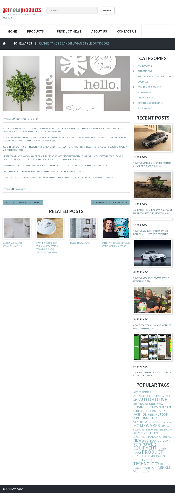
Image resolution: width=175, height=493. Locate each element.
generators (141, 422)
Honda (164, 426)
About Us (99, 31)
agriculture (144, 395)
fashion (140, 414)
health (156, 422)
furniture (149, 417)
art (136, 400)
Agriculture (145, 65)
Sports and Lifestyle (150, 102)
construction (144, 411)
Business (143, 81)
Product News (69, 31)
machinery (140, 436)
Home (12, 31)
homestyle (166, 422)
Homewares (22, 43)
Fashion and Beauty (149, 87)
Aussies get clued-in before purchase (22, 202)
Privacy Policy (16, 489)
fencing (153, 414)
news (138, 440)
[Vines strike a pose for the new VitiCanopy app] (152, 347)
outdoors (164, 440)
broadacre (141, 404)
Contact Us (126, 31)
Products (35, 31)
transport (149, 468)
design (160, 411)
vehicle (164, 467)
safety (139, 459)
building (156, 404)
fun (136, 418)
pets (137, 444)
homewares (146, 425)
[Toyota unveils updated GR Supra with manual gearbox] (152, 253)
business (141, 407)
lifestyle (153, 433)
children (165, 407)
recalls (158, 456)
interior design (152, 429)
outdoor (150, 440)
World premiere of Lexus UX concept (110, 202)
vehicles (141, 471)
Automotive (145, 71)
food (164, 414)
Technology (145, 108)
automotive (153, 399)
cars (154, 407)
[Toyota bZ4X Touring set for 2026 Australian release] (152, 138)
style (149, 460)
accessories (142, 392)
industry (137, 430)
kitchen (139, 433)
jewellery (167, 430)
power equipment (145, 446)
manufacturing (160, 437)
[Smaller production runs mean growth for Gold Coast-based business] (152, 300)
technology (146, 463)
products (142, 455)
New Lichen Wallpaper (79, 243)
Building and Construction (154, 76)
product (152, 452)
